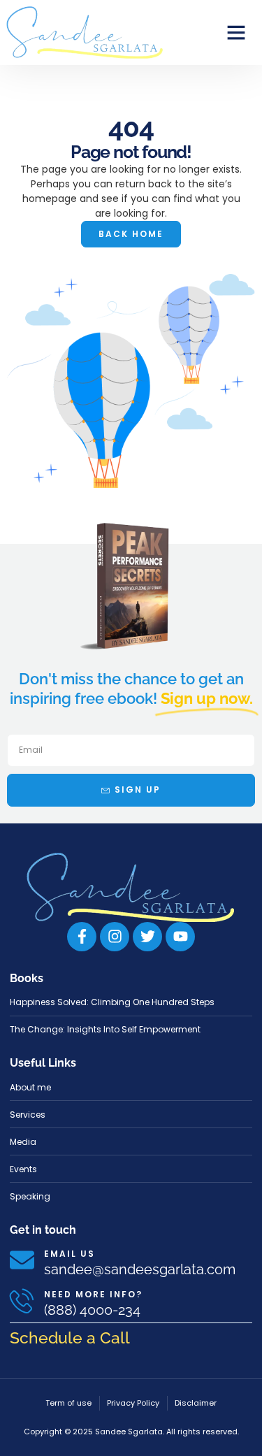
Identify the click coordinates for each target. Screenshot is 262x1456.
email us (69, 1254)
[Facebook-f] (81, 936)
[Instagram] (114, 936)
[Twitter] (147, 936)
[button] (236, 32)
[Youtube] (180, 936)
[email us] (22, 1260)
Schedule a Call (70, 1337)
